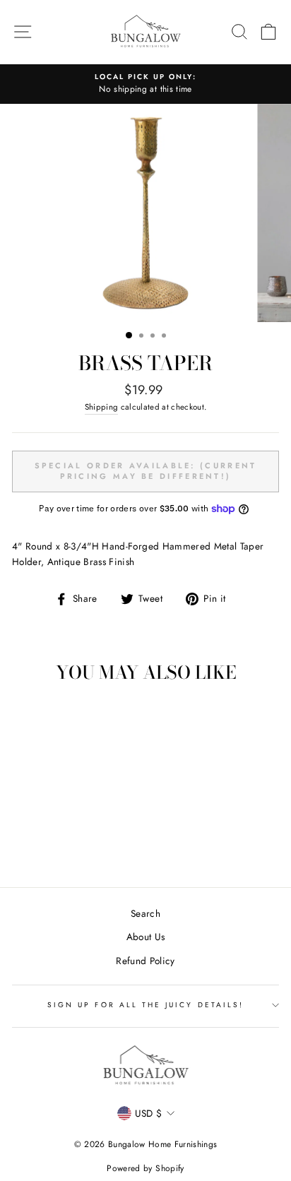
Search (145, 913)
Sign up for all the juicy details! (145, 1004)
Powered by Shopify (145, 1168)
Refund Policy (145, 961)
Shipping (102, 407)
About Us (145, 937)
